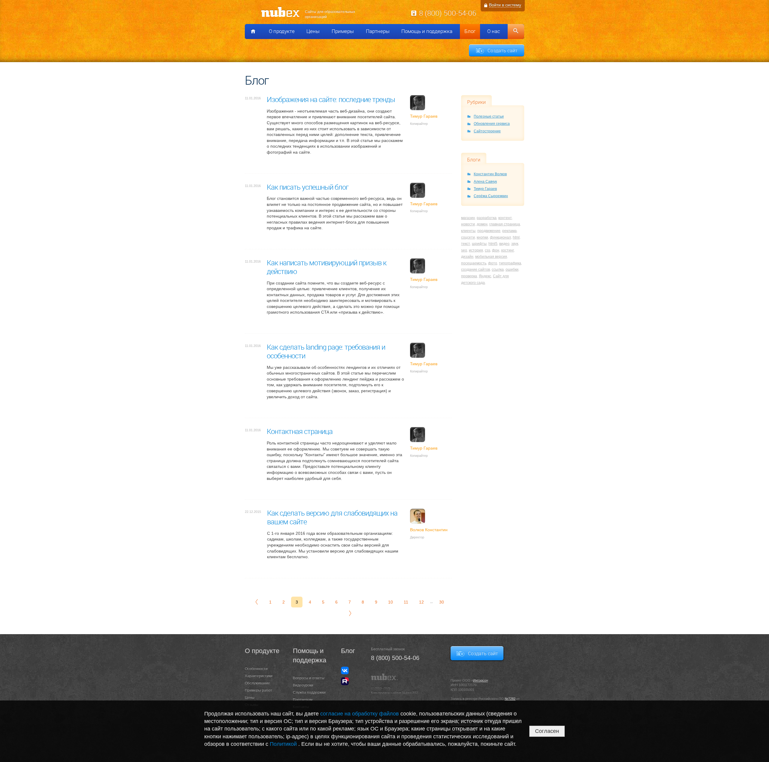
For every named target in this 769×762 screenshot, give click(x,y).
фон (495, 250)
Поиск (516, 31)
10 (390, 602)
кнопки (482, 237)
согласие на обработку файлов (359, 714)
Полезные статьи (489, 116)
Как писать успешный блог (307, 187)
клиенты (468, 231)
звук (514, 244)
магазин (468, 218)
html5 (492, 244)
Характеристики (258, 676)
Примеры (343, 31)
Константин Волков (490, 174)
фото (492, 263)
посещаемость (473, 263)
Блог (470, 31)
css (487, 250)
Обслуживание (257, 683)
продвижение (488, 231)
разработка (487, 218)
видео (504, 244)
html (516, 237)
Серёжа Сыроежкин (491, 196)
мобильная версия (491, 257)
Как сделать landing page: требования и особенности (326, 351)
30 (441, 602)
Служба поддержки (309, 692)
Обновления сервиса (492, 124)
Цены (313, 31)
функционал (500, 237)
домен (482, 224)
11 (406, 602)
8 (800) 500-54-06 (447, 13)
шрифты (479, 244)
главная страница (504, 224)
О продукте (282, 31)
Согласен (547, 731)
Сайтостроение (487, 131)
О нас (493, 31)
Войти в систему (505, 4)
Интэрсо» (480, 680)
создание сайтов (475, 269)
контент (505, 218)
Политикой (284, 744)
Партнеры (378, 31)
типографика (510, 263)
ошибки (512, 269)
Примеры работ (258, 690)
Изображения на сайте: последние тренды (331, 99)
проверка (469, 276)
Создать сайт (503, 50)
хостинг (507, 250)
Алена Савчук (485, 181)
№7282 (510, 698)
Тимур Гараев (485, 189)
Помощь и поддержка (426, 31)
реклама (509, 231)
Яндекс (485, 276)
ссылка (498, 269)
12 (421, 602)
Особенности (256, 669)
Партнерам (302, 699)
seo (464, 250)
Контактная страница (300, 431)
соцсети (468, 237)
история (476, 250)
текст (465, 244)
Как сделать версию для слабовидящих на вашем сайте (332, 517)
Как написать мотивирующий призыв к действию (326, 267)
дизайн (467, 257)
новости (468, 224)
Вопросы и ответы (308, 678)
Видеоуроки (303, 685)
